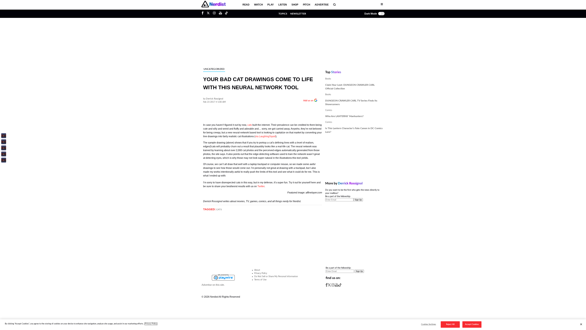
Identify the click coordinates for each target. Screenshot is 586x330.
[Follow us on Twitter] (329, 286)
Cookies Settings (428, 324)
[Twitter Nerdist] (208, 14)
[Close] (581, 324)
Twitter (260, 186)
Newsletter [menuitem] (298, 13)
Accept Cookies (472, 324)
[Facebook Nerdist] (203, 14)
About (257, 270)
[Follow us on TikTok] (340, 286)
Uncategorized (214, 69)
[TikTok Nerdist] (226, 14)
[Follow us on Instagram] (333, 286)
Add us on (308, 100)
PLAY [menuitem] (270, 4)
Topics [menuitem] (283, 13)
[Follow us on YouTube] (336, 286)
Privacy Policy (260, 273)
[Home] (214, 272)
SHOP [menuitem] (294, 4)
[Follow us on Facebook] (326, 286)
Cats (219, 209)
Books (328, 79)
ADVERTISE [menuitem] (322, 4)
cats (249, 125)
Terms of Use (260, 280)
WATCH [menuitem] (258, 4)
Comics (328, 110)
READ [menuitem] (246, 4)
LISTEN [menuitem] (282, 4)
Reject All (450, 324)
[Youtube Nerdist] (220, 14)
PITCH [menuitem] (306, 4)
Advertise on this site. (213, 285)
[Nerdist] (213, 5)
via (265, 136)
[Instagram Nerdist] (214, 14)
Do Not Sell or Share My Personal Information (276, 276)
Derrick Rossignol (214, 99)
